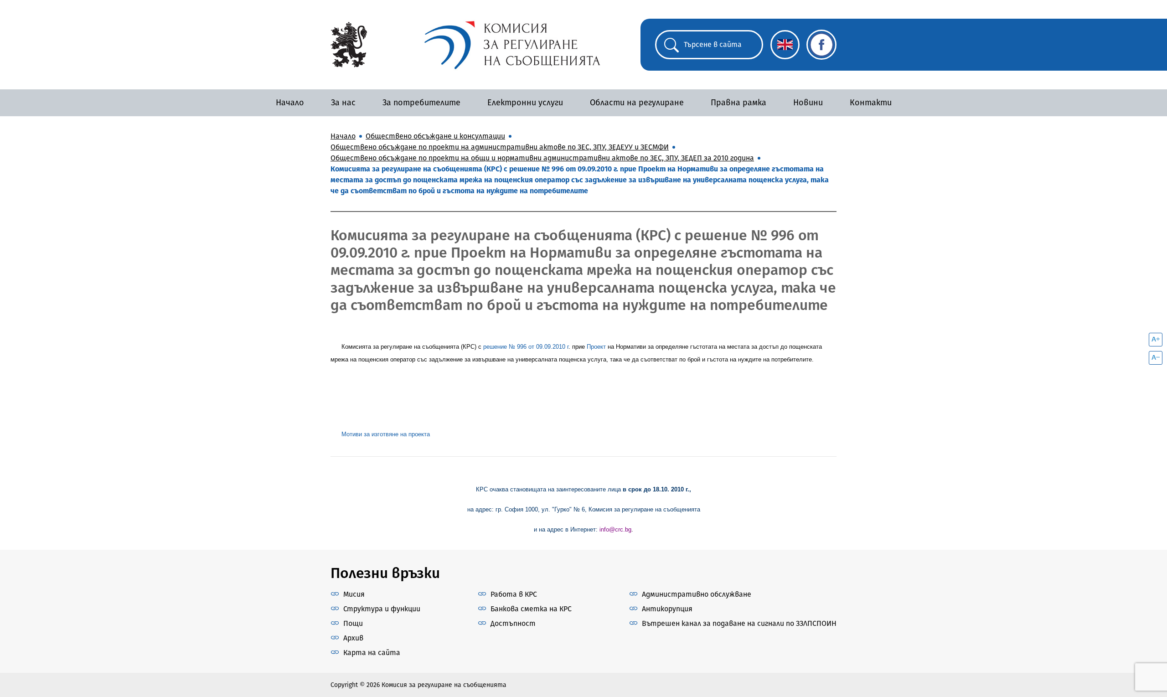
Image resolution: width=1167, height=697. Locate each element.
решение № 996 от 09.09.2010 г (525, 346)
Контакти (871, 103)
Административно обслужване (696, 594)
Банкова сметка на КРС (531, 608)
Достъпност (513, 623)
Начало (290, 103)
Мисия (354, 594)
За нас (343, 103)
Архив (353, 638)
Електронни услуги (525, 103)
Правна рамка (738, 103)
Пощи (353, 623)
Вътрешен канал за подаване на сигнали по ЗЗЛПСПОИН (739, 623)
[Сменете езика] (785, 44)
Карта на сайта (371, 652)
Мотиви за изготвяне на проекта (385, 434)
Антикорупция (667, 608)
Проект (596, 346)
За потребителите (421, 103)
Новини (808, 103)
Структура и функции (381, 608)
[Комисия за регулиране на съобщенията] (348, 44)
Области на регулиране (637, 103)
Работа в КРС (514, 594)
